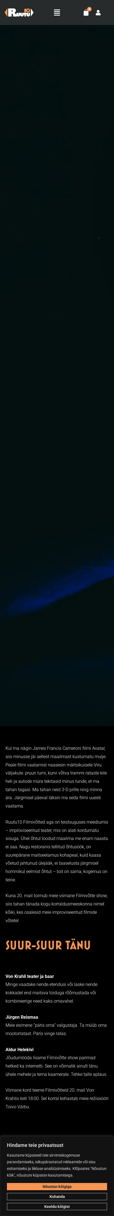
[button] (57, 12)
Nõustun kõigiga (57, 1186)
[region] (57, 1176)
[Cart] (86, 12)
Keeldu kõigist (57, 1206)
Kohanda (57, 1196)
